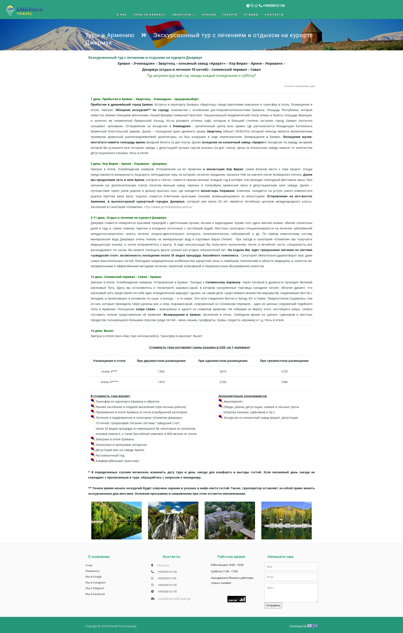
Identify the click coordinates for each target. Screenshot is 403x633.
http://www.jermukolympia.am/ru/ (168, 207)
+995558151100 (167, 572)
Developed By (298, 626)
